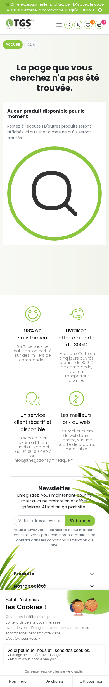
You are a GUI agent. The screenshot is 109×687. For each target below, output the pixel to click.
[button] (68, 24)
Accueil (13, 44)
